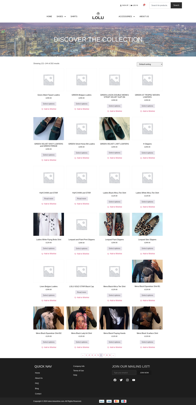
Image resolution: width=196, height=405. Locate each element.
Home (49, 16)
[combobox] (160, 5)
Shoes (60, 16)
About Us (144, 16)
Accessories (125, 16)
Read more (48, 199)
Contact (38, 394)
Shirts (74, 16)
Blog (37, 388)
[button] (48, 109)
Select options (48, 104)
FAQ (37, 383)
